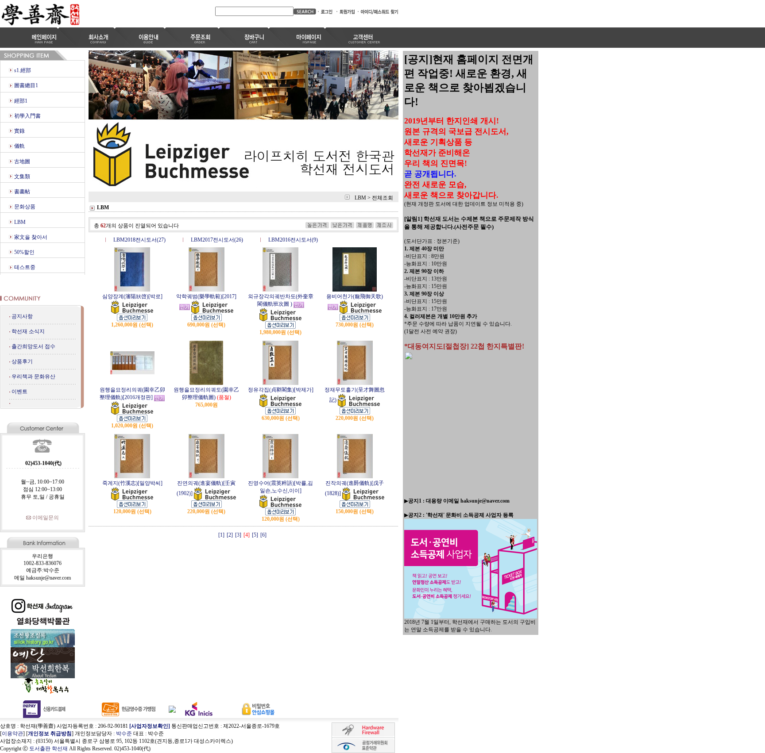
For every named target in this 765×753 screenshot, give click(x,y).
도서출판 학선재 (48, 748)
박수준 (124, 733)
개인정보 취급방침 (50, 733)
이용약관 (12, 733)
